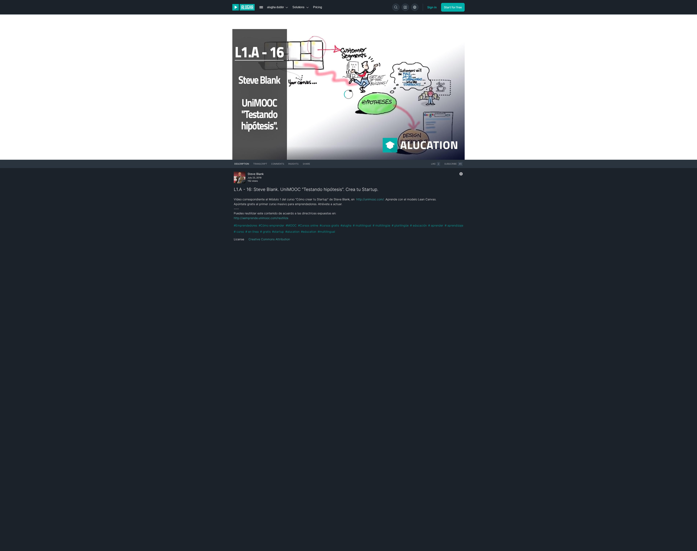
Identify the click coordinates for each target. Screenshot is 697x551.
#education (308, 231)
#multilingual (326, 231)
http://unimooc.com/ (370, 199)
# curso (239, 231)
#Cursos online (308, 225)
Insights (293, 163)
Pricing (317, 7)
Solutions (298, 7)
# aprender (435, 225)
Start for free (453, 7)
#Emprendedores (245, 225)
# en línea (252, 231)
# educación (418, 225)
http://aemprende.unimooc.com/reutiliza (261, 218)
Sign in (432, 7)
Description (241, 163)
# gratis (265, 231)
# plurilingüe (400, 225)
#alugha (346, 225)
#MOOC (291, 225)
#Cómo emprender (271, 225)
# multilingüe (381, 225)
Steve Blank (256, 174)
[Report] (461, 174)
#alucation (292, 231)
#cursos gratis (329, 225)
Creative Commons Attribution (269, 239)
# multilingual (362, 225)
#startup (278, 231)
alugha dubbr (275, 7)
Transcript (260, 163)
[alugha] (243, 7)
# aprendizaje (454, 225)
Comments (277, 163)
